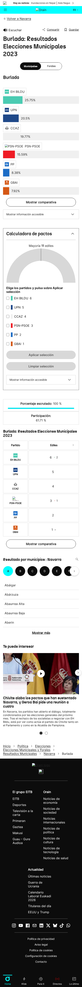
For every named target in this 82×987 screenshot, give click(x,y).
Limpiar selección (41, 366)
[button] (41, 235)
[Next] (73, 445)
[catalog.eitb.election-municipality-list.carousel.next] (74, 571)
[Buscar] (77, 559)
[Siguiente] (73, 3)
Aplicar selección (41, 355)
